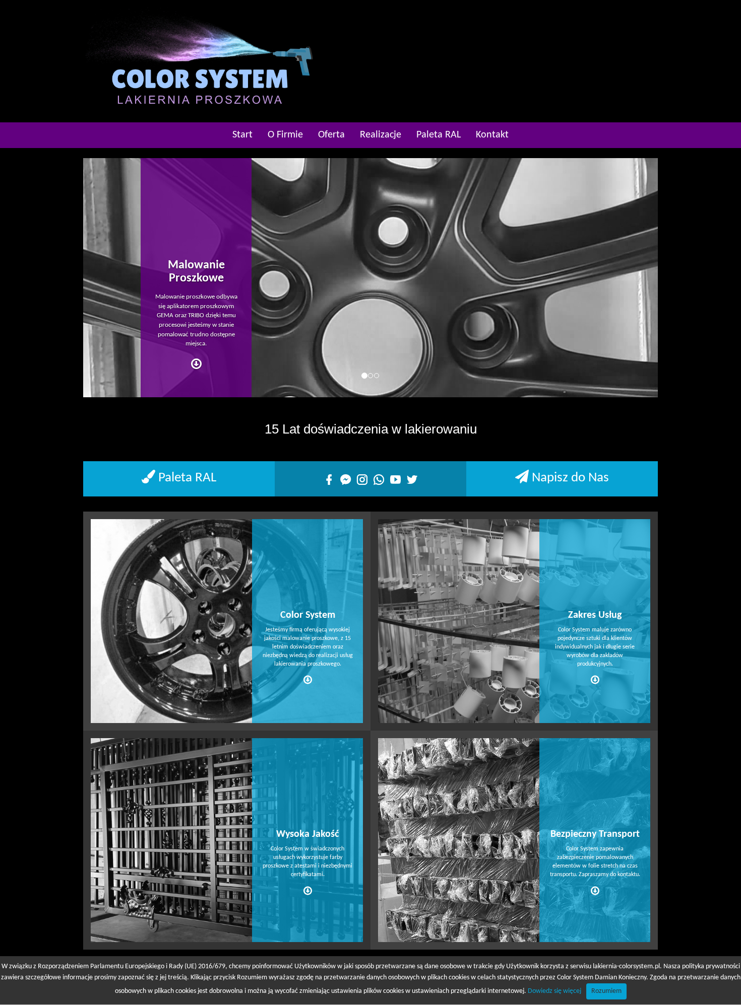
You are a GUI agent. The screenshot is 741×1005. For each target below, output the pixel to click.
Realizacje (380, 135)
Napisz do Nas (569, 478)
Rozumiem (606, 991)
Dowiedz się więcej (554, 991)
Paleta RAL (438, 135)
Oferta (331, 135)
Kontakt (492, 135)
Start (242, 135)
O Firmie (285, 135)
